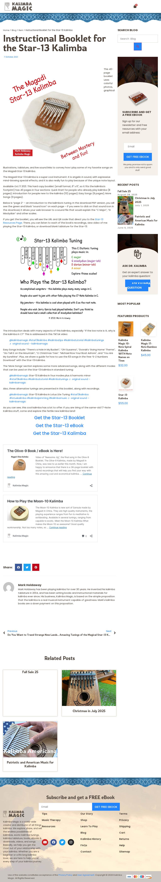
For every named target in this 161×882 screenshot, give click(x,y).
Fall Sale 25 (30, 672)
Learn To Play (89, 826)
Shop (83, 820)
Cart (122, 833)
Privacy (124, 820)
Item (21, 30)
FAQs (83, 845)
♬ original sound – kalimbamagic (28, 343)
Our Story (86, 814)
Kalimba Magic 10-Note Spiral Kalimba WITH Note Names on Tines (125, 350)
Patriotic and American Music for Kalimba (30, 764)
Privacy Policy (65, 874)
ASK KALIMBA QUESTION (138, 285)
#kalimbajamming (37, 398)
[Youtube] (45, 842)
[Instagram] (71, 842)
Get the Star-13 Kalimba (59, 433)
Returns (124, 839)
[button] (151, 6)
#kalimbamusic (58, 398)
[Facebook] (53, 842)
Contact (85, 851)
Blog (14, 30)
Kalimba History (90, 839)
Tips (44, 814)
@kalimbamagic (18, 340)
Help (122, 845)
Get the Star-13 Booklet (59, 418)
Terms (123, 814)
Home (6, 30)
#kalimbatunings (94, 340)
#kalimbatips (55, 340)
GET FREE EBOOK (137, 157)
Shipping (124, 826)
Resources (48, 826)
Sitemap (124, 851)
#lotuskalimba (17, 398)
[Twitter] (62, 842)
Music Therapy (51, 820)
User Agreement (85, 874)
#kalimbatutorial (73, 340)
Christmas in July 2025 (89, 711)
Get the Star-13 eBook (59, 426)
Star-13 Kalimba (123, 396)
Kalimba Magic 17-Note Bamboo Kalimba (149, 345)
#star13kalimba (38, 340)
